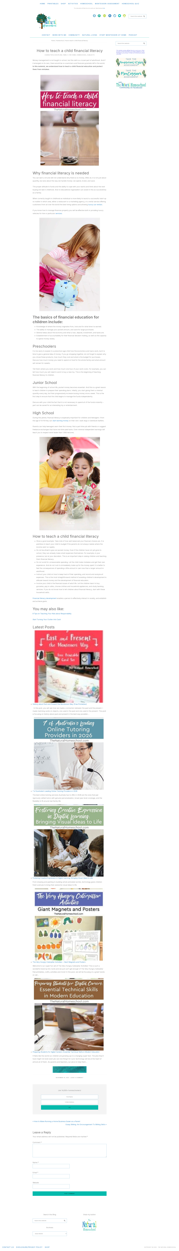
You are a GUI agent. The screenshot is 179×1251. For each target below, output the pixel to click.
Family (65, 55)
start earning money (60, 421)
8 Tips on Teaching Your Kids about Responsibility (52, 614)
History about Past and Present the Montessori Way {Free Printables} (60, 704)
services (58, 213)
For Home (72, 55)
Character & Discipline (53, 55)
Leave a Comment (76, 1077)
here (104, 8)
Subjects (91, 55)
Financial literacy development (44, 598)
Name (36, 1162)
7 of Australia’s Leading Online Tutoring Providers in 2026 (55, 791)
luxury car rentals (95, 205)
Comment (37, 1142)
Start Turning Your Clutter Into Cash (47, 619)
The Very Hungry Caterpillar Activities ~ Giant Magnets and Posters (59, 962)
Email (35, 1173)
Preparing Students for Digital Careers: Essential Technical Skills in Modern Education (66, 1052)
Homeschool (82, 55)
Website (36, 1183)
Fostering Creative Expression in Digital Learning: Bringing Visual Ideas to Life (63, 878)
